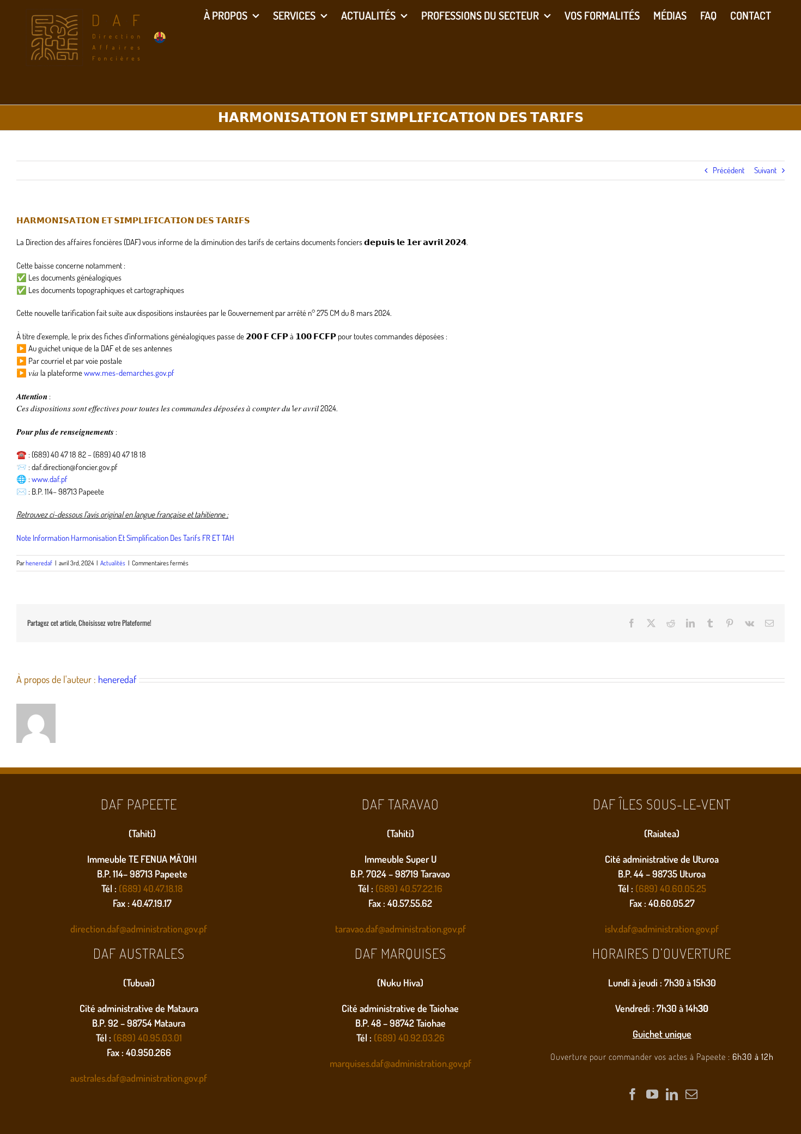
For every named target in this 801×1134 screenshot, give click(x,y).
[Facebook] (633, 1094)
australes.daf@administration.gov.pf (138, 1078)
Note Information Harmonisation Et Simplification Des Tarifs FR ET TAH (125, 538)
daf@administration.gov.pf (416, 929)
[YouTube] (652, 1094)
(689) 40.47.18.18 (151, 888)
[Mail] (691, 1094)
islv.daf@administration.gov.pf (662, 929)
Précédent (728, 170)
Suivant (765, 170)
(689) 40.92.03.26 (409, 1038)
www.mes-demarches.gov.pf (129, 373)
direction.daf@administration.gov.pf (138, 929)
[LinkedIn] (672, 1094)
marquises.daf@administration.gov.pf (400, 1063)
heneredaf (39, 563)
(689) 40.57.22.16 (408, 888)
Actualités (112, 563)
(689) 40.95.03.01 (147, 1038)
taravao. (350, 929)
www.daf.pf (50, 479)
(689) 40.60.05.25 (670, 888)
